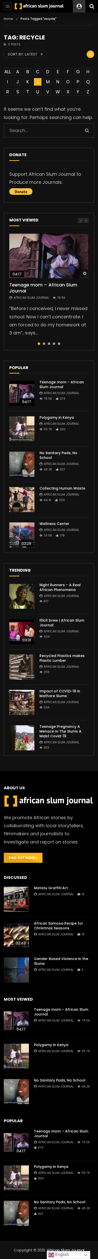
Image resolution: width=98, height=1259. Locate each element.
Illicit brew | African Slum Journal (61, 623)
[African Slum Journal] (39, 6)
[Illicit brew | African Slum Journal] (21, 631)
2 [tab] (44, 343)
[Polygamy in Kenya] (21, 428)
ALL (7, 72)
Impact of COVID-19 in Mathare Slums (59, 693)
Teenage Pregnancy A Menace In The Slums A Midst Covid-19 (60, 731)
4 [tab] (54, 343)
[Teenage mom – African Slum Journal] (21, 393)
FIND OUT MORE (22, 858)
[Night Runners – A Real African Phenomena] (21, 596)
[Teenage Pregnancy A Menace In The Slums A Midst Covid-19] (21, 737)
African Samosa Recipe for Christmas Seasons (58, 926)
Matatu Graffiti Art (51, 887)
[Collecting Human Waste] (21, 499)
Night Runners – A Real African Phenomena (60, 587)
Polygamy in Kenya (56, 417)
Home (8, 19)
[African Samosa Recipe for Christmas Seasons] (16, 934)
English (61, 1254)
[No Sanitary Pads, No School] (21, 464)
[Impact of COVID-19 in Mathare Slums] (21, 702)
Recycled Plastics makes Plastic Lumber (62, 658)
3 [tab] (49, 343)
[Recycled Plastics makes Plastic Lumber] (21, 667)
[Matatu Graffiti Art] (16, 899)
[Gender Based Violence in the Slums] (16, 970)
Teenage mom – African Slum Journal (43, 288)
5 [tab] (59, 343)
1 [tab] (39, 343)
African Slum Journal (31, 297)
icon (49, 256)
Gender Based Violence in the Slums (61, 961)
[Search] (91, 6)
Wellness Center (54, 523)
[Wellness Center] (21, 535)
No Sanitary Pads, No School (58, 455)
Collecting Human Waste (62, 488)
